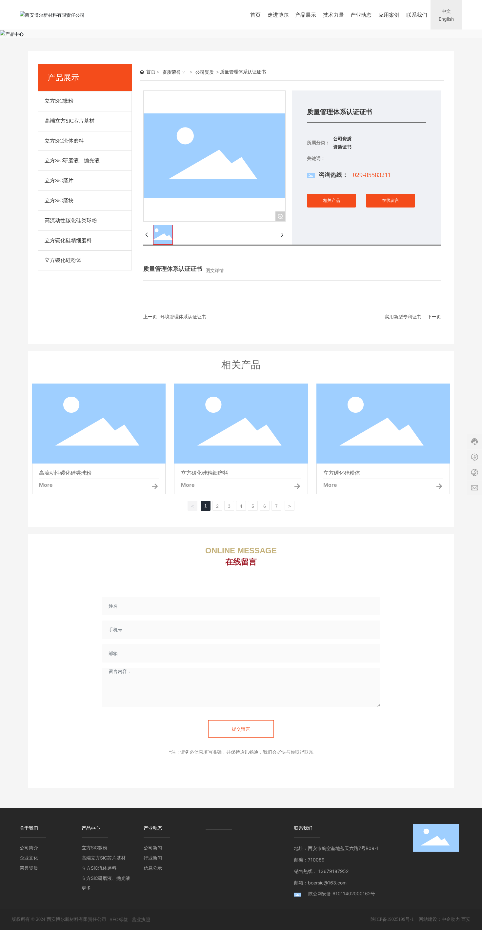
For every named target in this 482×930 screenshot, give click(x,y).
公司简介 (29, 847)
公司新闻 (153, 847)
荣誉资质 (29, 868)
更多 (86, 888)
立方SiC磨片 (59, 180)
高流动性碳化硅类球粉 (71, 220)
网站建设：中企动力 (439, 919)
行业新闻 (153, 858)
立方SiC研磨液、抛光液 (72, 160)
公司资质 (204, 72)
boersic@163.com (327, 882)
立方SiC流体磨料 (64, 141)
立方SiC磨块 (59, 200)
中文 (446, 11)
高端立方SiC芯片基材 (69, 121)
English (446, 19)
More (46, 484)
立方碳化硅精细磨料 (68, 240)
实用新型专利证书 (403, 316)
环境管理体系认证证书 (183, 316)
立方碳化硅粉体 (63, 260)
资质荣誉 (171, 72)
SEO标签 (119, 919)
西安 (466, 919)
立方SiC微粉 (59, 101)
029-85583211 (372, 174)
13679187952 (333, 871)
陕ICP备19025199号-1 (392, 919)
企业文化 (29, 858)
